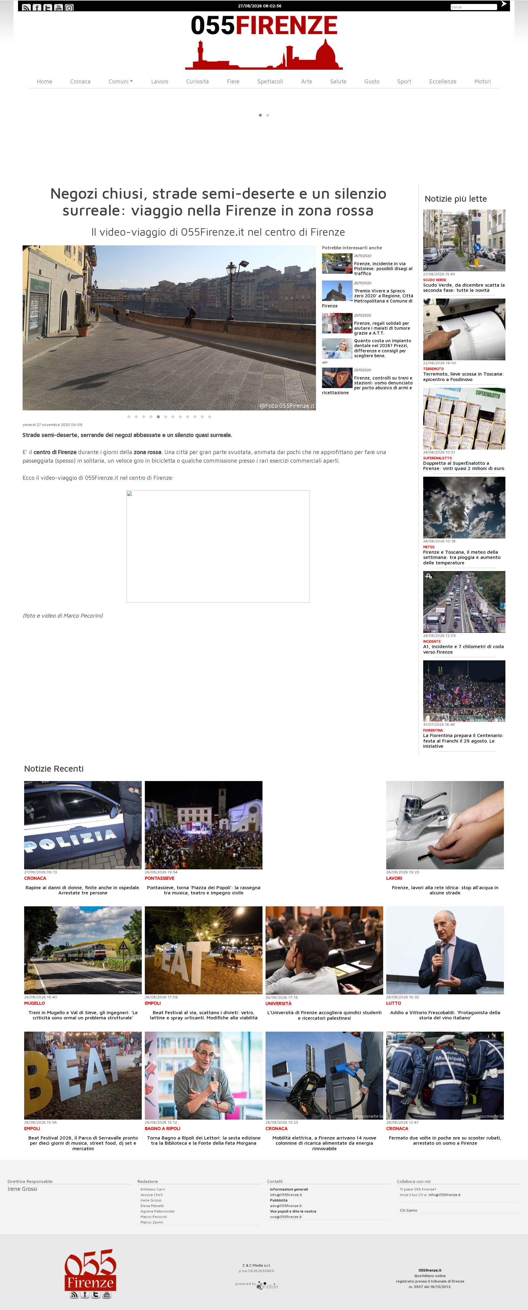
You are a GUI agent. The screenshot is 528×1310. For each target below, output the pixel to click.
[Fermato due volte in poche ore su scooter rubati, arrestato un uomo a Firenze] (445, 1076)
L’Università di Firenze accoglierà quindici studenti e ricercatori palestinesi (324, 1015)
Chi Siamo (408, 1210)
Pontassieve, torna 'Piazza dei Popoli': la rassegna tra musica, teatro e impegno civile (203, 890)
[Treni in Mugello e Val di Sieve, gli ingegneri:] (83, 950)
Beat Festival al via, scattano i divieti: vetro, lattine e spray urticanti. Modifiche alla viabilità (204, 1015)
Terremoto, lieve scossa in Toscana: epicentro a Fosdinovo (463, 376)
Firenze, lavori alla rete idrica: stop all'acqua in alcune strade (445, 890)
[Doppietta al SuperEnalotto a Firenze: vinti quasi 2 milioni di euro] (464, 419)
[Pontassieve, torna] (203, 825)
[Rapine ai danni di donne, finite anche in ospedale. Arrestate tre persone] (83, 825)
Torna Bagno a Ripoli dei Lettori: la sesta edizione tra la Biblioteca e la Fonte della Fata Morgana (204, 1140)
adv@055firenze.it (286, 1205)
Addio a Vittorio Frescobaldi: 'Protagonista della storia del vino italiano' (445, 1015)
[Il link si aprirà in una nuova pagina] (267, 1283)
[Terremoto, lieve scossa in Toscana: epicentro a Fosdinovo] (464, 329)
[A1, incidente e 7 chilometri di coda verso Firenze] (464, 602)
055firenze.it (430, 1270)
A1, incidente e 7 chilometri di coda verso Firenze (463, 649)
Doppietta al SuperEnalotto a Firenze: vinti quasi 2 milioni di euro (463, 465)
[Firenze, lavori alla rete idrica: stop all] (445, 825)
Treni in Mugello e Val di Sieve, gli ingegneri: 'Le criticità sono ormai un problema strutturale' (83, 1015)
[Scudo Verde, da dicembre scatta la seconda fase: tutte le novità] (464, 240)
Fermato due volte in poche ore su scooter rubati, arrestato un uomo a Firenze (445, 1140)
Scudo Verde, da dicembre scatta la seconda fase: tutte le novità (464, 287)
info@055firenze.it (286, 1194)
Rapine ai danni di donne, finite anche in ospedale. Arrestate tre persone (83, 890)
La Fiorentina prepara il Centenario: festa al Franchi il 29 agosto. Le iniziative (463, 740)
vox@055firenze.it (286, 1216)
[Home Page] (264, 40)
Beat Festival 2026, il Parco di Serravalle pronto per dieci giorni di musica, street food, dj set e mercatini (83, 1143)
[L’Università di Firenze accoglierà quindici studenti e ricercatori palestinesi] (324, 950)
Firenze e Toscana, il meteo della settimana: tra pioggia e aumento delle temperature (462, 557)
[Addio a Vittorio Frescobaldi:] (445, 950)
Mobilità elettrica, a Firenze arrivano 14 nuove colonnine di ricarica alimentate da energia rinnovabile (324, 1143)
